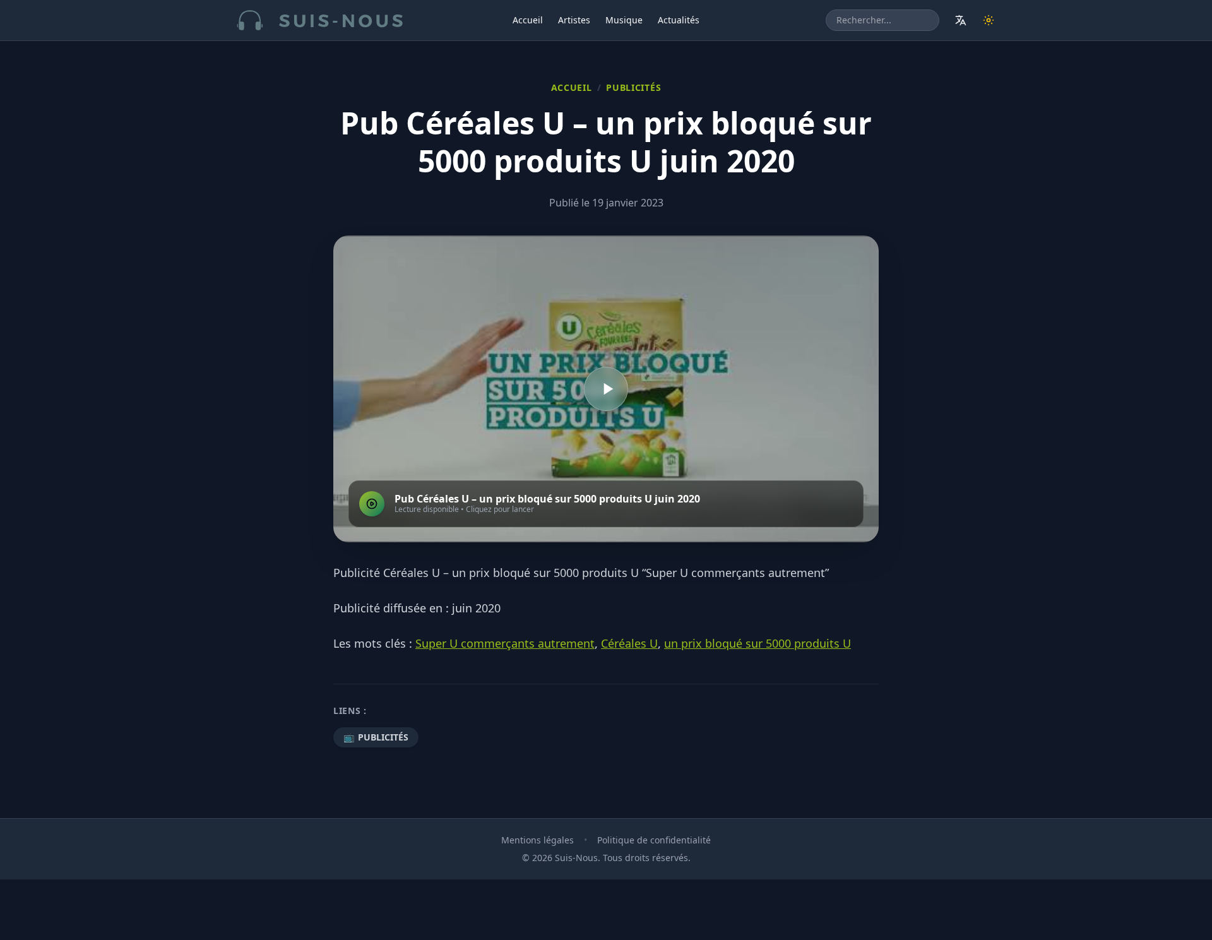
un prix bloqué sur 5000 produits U (757, 643)
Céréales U (629, 643)
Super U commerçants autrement (505, 643)
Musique (624, 20)
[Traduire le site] (960, 20)
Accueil (528, 20)
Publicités (633, 87)
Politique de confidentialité (654, 840)
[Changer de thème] (988, 20)
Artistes (574, 20)
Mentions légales (537, 840)
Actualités (678, 20)
